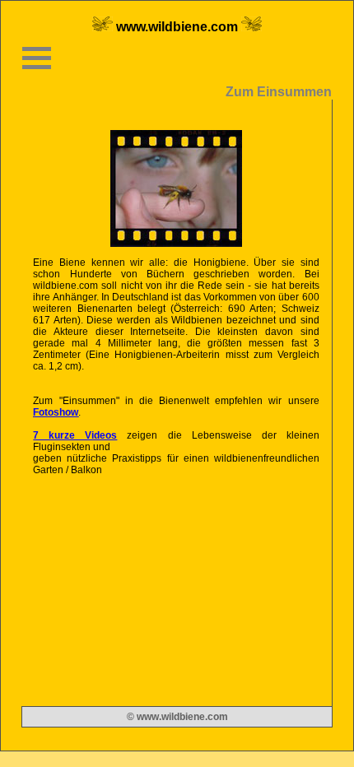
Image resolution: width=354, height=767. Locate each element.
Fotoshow (55, 412)
